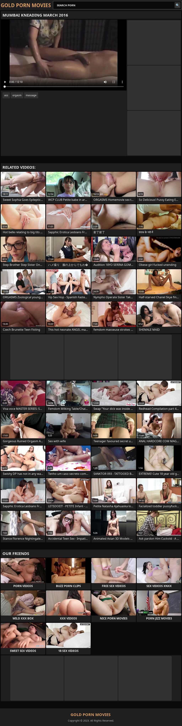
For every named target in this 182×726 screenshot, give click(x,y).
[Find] (178, 5)
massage (31, 95)
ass (6, 95)
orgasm (17, 95)
